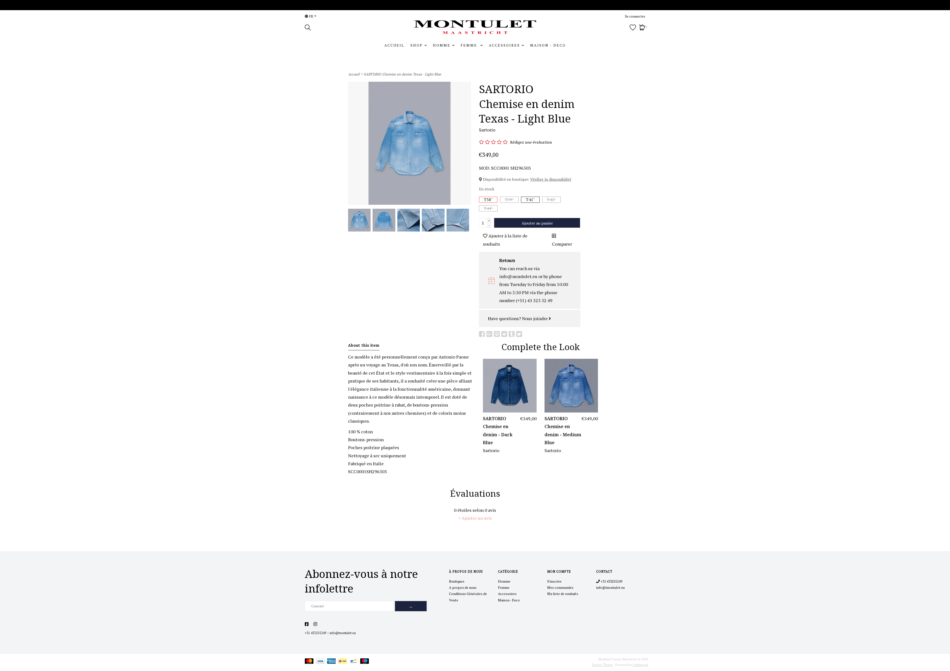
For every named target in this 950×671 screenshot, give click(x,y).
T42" (551, 199)
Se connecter (635, 16)
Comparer (562, 244)
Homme (442, 45)
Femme (470, 45)
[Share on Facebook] (482, 334)
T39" (509, 199)
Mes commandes (560, 587)
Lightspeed (640, 665)
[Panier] (642, 27)
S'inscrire (554, 581)
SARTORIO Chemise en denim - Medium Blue (563, 430)
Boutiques (456, 581)
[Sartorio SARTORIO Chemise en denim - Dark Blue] (510, 386)
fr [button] (310, 16)
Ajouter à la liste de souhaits (505, 240)
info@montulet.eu (343, 633)
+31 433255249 (315, 633)
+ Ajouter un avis (475, 518)
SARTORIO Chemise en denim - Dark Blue (497, 430)
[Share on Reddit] (504, 334)
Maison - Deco (548, 45)
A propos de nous (462, 587)
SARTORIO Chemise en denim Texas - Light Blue (402, 74)
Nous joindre (535, 318)
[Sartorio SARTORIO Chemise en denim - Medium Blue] (571, 386)
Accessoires (504, 45)
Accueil (394, 45)
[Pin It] (497, 334)
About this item (364, 345)
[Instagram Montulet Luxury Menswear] (315, 624)
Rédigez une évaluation (531, 142)
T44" (488, 208)
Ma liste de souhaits (562, 593)
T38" (488, 199)
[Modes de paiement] (310, 662)
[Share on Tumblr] (512, 334)
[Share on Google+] (489, 334)
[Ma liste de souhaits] (633, 27)
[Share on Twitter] (519, 334)
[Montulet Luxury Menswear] (475, 27)
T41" (530, 199)
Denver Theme (602, 665)
